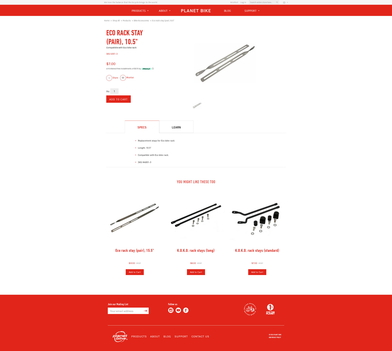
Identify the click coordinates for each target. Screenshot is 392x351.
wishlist (234, 2)
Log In (243, 2)
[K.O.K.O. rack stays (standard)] (257, 218)
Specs (142, 127)
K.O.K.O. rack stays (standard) (257, 250)
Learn (176, 127)
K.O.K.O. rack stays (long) (196, 250)
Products (139, 10)
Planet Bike (196, 10)
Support (250, 10)
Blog (227, 10)
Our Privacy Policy (275, 337)
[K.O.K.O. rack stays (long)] (196, 218)
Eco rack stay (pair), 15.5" (134, 250)
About (163, 10)
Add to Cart (135, 272)
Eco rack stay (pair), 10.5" (163, 20)
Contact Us (200, 336)
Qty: (108, 91)
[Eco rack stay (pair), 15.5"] (135, 218)
